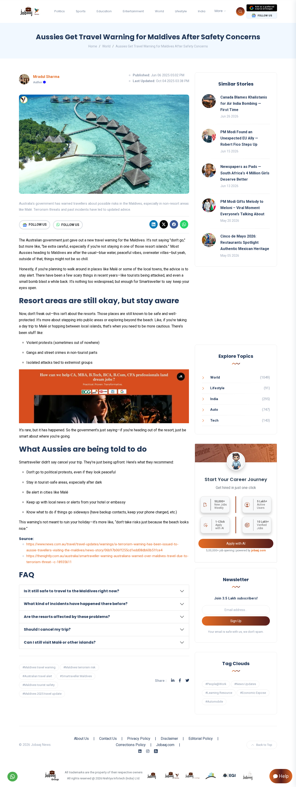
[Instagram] (147, 751)
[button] (104, 591)
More (219, 11)
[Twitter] (187, 680)
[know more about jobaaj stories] (172, 775)
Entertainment (133, 11)
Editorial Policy (200, 738)
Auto (214, 409)
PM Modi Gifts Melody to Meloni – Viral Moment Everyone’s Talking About (242, 207)
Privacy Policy (138, 738)
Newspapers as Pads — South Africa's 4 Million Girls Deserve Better (244, 172)
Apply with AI (235, 543)
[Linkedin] (153, 224)
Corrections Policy (131, 745)
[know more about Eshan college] (229, 775)
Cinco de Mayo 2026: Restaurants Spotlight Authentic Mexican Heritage (244, 242)
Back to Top (264, 745)
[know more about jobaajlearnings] (192, 775)
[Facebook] (174, 224)
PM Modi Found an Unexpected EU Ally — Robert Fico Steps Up (239, 138)
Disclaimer (169, 738)
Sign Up (235, 621)
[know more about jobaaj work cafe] (247, 775)
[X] (164, 224)
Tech (214, 420)
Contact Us (108, 738)
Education (104, 11)
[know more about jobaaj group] (52, 775)
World (159, 11)
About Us (81, 738)
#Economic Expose (253, 692)
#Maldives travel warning (39, 667)
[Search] (240, 11)
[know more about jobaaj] (151, 775)
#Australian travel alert (37, 676)
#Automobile (214, 701)
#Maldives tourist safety (38, 685)
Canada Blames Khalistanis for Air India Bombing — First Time (243, 103)
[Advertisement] (236, 310)
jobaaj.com (258, 550)
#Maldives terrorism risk (79, 667)
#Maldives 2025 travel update (42, 693)
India (201, 11)
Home (92, 46)
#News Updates (245, 684)
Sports (81, 11)
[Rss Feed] (156, 751)
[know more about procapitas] (210, 775)
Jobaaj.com (165, 745)
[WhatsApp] (184, 224)
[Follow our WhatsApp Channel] (12, 776)
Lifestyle (181, 11)
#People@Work (215, 684)
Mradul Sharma (46, 76)
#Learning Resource (218, 692)
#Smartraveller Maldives (76, 676)
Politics (59, 11)
